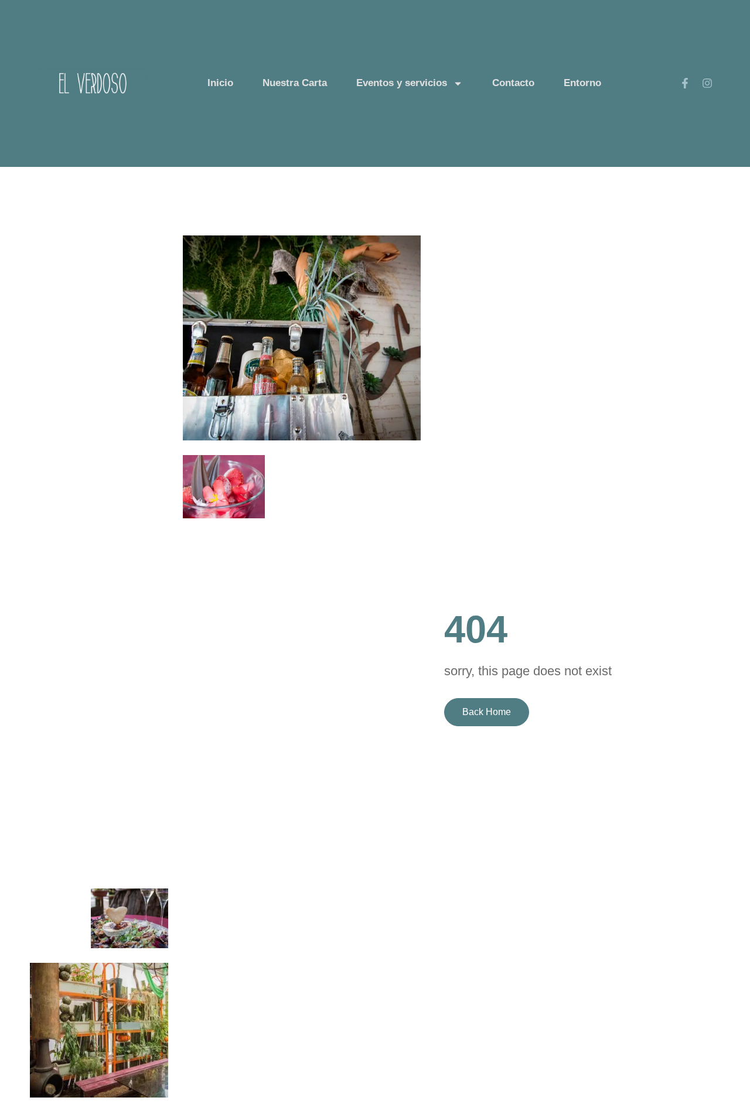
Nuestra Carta (294, 82)
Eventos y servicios (401, 82)
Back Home (486, 712)
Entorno (582, 82)
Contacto (513, 82)
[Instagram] (707, 83)
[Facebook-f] (685, 83)
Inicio (220, 82)
